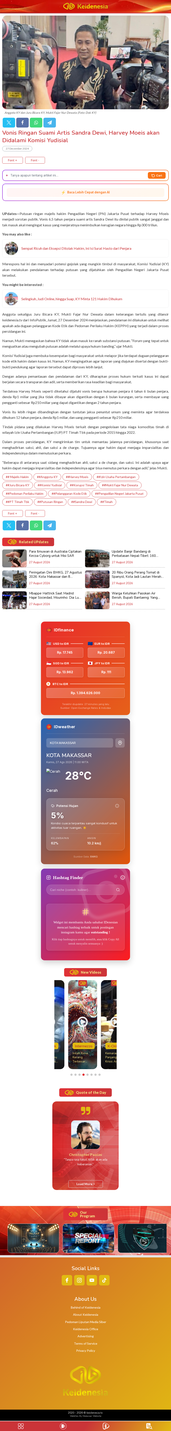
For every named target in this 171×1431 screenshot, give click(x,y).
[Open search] (149, 1426)
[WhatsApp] (36, 123)
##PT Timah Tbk (17, 502)
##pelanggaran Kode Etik (69, 493)
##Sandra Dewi (81, 502)
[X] (9, 123)
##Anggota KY (47, 477)
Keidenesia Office (85, 1329)
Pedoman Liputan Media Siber (85, 1322)
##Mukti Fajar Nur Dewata (120, 485)
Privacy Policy (85, 1350)
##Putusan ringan (50, 502)
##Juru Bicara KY (17, 485)
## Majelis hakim (17, 477)
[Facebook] (22, 123)
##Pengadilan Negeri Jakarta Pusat (119, 493)
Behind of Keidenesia (85, 1307)
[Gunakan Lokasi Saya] (120, 743)
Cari (159, 175)
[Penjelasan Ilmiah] (117, 806)
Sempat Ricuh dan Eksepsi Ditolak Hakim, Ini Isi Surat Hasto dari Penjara (76, 248)
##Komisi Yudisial (50, 485)
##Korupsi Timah (82, 485)
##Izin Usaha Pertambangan (116, 477)
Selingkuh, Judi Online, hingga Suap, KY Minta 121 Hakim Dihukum (71, 299)
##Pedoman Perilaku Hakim (24, 493)
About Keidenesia (85, 1314)
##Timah (106, 502)
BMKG (94, 856)
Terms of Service (85, 1343)
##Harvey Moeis (77, 477)
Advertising (85, 1336)
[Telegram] (49, 123)
